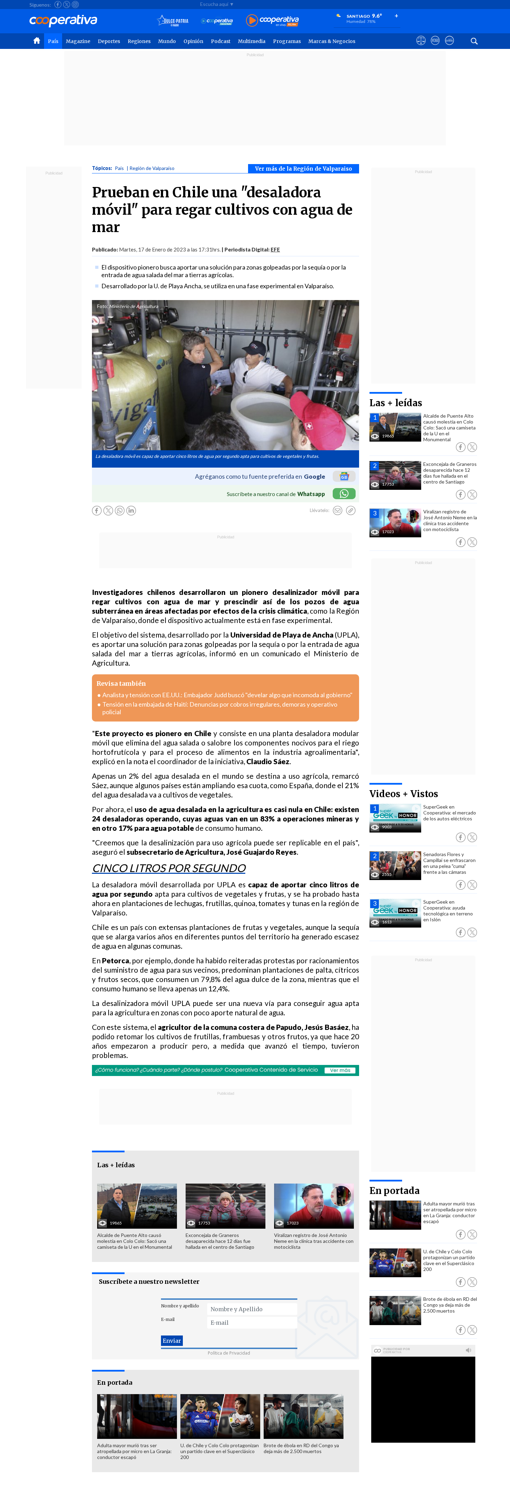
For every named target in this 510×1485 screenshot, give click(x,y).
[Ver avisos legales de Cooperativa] (421, 46)
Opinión (193, 41)
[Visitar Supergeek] (449, 46)
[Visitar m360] (435, 46)
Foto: (102, 306)
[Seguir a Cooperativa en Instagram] (75, 4)
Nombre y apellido (180, 1305)
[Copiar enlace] (351, 510)
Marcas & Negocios (331, 41)
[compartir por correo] (337, 510)
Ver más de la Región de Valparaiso (303, 168)
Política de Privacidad (229, 1353)
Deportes (109, 41)
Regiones (139, 41)
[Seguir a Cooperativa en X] (66, 4)
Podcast (220, 41)
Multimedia (251, 41)
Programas (287, 41)
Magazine (78, 41)
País (53, 41)
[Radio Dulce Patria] (172, 21)
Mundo (167, 41)
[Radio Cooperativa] (272, 21)
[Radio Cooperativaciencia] (217, 21)
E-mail (168, 1319)
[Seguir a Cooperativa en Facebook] (57, 4)
